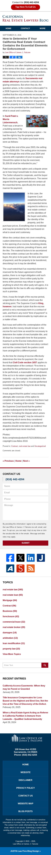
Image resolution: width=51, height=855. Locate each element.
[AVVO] (10, 568)
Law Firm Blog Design (24, 851)
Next (26, 461)
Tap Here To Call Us (25, 7)
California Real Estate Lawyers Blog (26, 18)
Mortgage (10, 600)
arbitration (10, 638)
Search (44, 665)
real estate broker (14, 627)
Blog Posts (25, 811)
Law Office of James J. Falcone (25, 844)
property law (11, 649)
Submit (26, 543)
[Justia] (41, 558)
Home (8, 28)
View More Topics (12, 654)
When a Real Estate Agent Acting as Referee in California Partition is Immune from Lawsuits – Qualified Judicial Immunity (25, 715)
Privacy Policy (25, 788)
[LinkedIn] (31, 558)
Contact (25, 28)
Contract (14, 446)
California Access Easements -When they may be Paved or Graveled (24, 687)
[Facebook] (10, 558)
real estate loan (13, 595)
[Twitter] (20, 558)
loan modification (14, 643)
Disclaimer (25, 780)
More (42, 28)
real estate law (24, 446)
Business (10, 611)
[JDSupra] (20, 568)
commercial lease (14, 622)
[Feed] (31, 568)
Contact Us (25, 796)
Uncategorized (40, 446)
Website (26, 772)
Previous (8, 461)
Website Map (25, 803)
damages (10, 632)
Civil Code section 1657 (25, 362)
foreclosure (11, 616)
